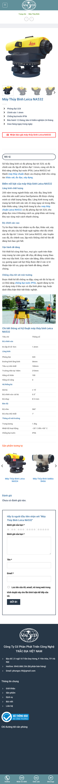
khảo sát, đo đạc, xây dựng (19, 177)
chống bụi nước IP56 (25, 283)
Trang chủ (22, 14)
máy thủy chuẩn (16, 174)
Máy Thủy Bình (34, 14)
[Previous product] (32, 19)
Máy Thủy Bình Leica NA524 (15, 480)
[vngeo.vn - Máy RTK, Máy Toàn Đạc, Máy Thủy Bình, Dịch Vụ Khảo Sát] (29, 5)
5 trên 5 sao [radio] (42, 529)
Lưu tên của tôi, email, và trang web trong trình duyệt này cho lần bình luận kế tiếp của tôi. (28, 592)
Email (10, 573)
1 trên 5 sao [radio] (7, 529)
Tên (9, 559)
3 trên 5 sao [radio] (21, 529)
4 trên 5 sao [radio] (30, 529)
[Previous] (7, 56)
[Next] (51, 56)
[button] (5, 5)
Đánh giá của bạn (16, 525)
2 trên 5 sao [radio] (13, 529)
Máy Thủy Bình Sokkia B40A (43, 480)
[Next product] (26, 19)
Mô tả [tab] (7, 156)
